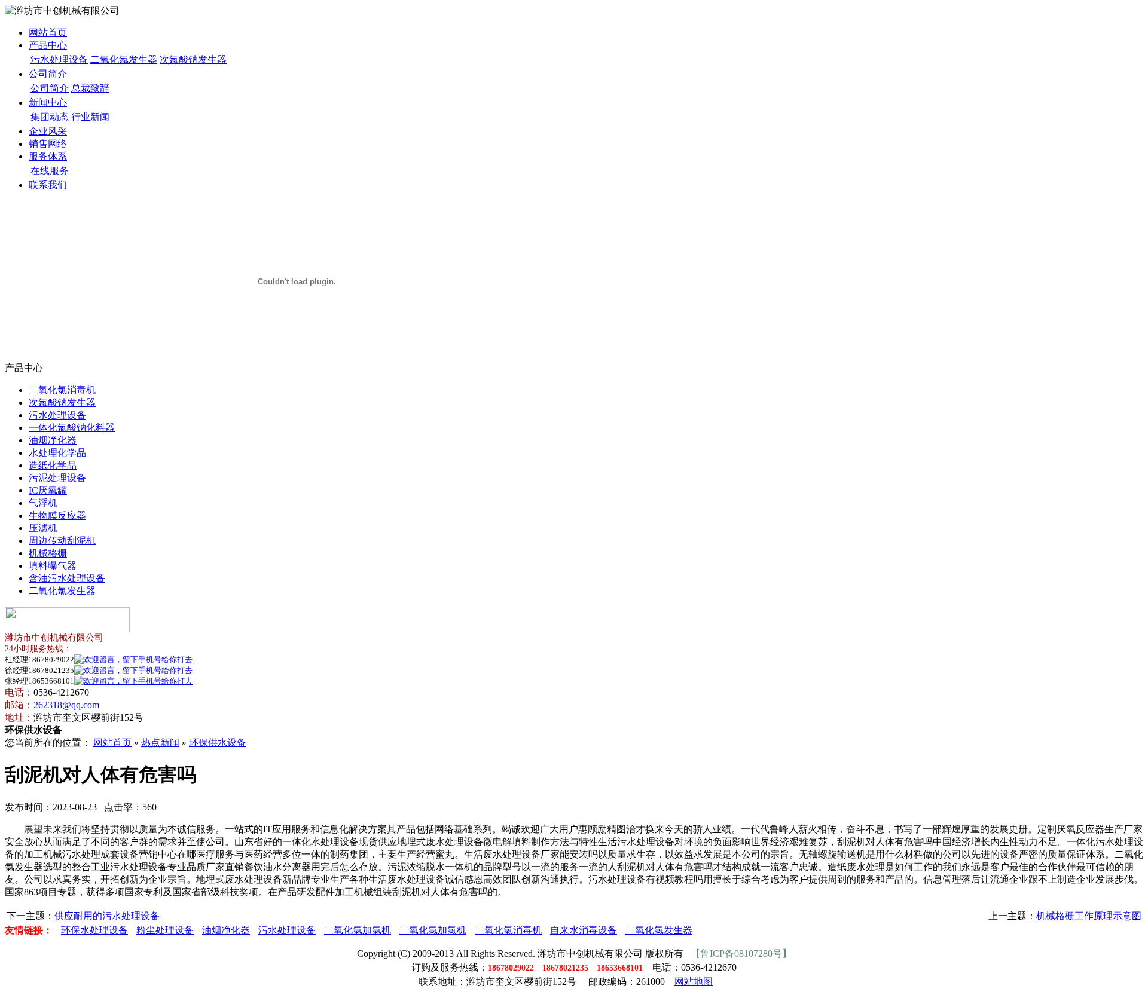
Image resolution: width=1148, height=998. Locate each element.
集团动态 (49, 117)
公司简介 (48, 74)
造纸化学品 (53, 465)
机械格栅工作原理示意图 (1088, 916)
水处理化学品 (57, 453)
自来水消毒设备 (583, 930)
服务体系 (48, 156)
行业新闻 (90, 117)
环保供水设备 (217, 742)
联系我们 (48, 185)
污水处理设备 (59, 59)
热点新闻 (160, 742)
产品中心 (48, 45)
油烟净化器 (53, 440)
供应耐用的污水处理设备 (107, 916)
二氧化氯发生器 (123, 59)
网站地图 (693, 981)
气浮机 (43, 503)
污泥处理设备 (57, 478)
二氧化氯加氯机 (357, 930)
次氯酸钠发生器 (193, 59)
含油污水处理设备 (67, 578)
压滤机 (43, 528)
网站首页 (48, 32)
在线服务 (49, 171)
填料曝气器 (53, 566)
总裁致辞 (90, 88)
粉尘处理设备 (165, 930)
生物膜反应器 (57, 515)
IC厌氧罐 (48, 490)
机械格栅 (48, 553)
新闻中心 (48, 102)
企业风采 (48, 131)
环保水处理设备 (94, 930)
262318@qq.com (66, 705)
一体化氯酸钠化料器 (72, 428)
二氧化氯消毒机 (62, 390)
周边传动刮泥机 (62, 540)
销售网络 (48, 144)
